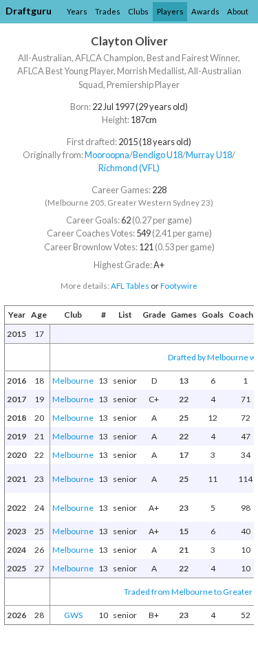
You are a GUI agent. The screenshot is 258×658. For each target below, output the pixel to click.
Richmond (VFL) (129, 167)
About (237, 11)
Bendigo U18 (157, 154)
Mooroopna (107, 154)
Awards (205, 11)
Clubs (138, 11)
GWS (73, 615)
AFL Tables (130, 285)
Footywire (178, 285)
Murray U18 (209, 154)
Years (77, 11)
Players (170, 11)
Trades (107, 11)
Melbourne (73, 380)
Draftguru (29, 11)
